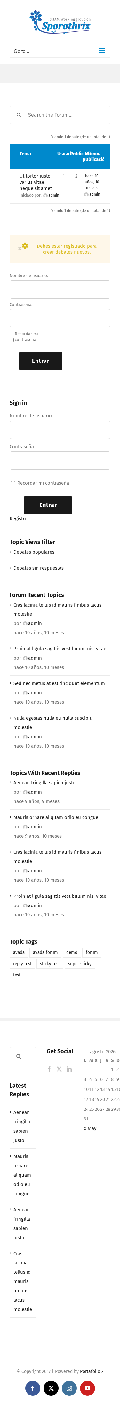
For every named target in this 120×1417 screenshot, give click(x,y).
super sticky (80, 964)
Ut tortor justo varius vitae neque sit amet (36, 182)
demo (71, 952)
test (16, 975)
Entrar (41, 360)
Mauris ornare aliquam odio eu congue (55, 817)
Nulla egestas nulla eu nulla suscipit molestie (52, 722)
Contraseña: (21, 304)
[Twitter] (59, 1069)
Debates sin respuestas (38, 568)
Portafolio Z (92, 1371)
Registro (19, 518)
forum (92, 952)
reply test (22, 964)
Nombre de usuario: (29, 275)
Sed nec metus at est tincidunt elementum (59, 683)
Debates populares (33, 552)
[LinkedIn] (69, 1069)
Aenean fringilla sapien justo (44, 783)
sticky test (50, 964)
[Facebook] (49, 1069)
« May (90, 1128)
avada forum (45, 952)
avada (19, 952)
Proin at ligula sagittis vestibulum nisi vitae (59, 649)
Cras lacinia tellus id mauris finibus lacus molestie (57, 609)
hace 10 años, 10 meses (92, 182)
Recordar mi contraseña (26, 336)
